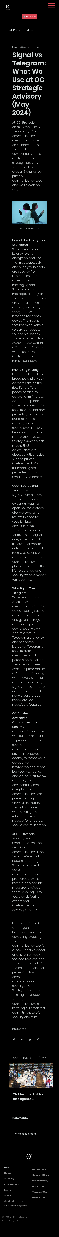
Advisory (9, 1178)
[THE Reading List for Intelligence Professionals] (31, 1075)
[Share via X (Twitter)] (21, 1039)
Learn (7, 1190)
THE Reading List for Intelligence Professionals (28, 1096)
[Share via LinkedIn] (29, 1039)
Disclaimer (38, 1186)
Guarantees (39, 1169)
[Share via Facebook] (13, 1039)
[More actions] (45, 47)
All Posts (14, 30)
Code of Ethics (40, 1175)
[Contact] (22, 1201)
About (7, 1195)
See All (43, 1057)
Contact (9, 1201)
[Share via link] (37, 1039)
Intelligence (19, 1029)
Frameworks (11, 1184)
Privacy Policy (40, 1180)
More (29, 30)
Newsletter (38, 1197)
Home (7, 1172)
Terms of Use (40, 1192)
